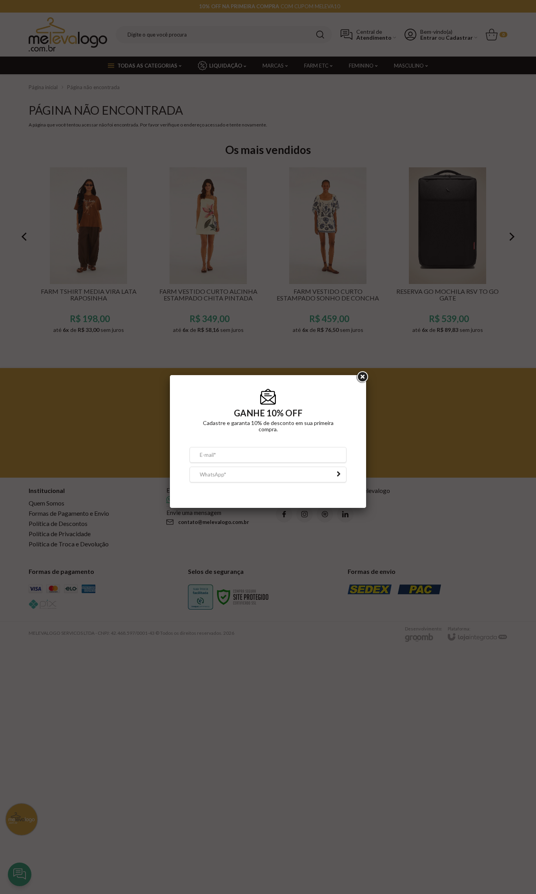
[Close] (361, 383)
